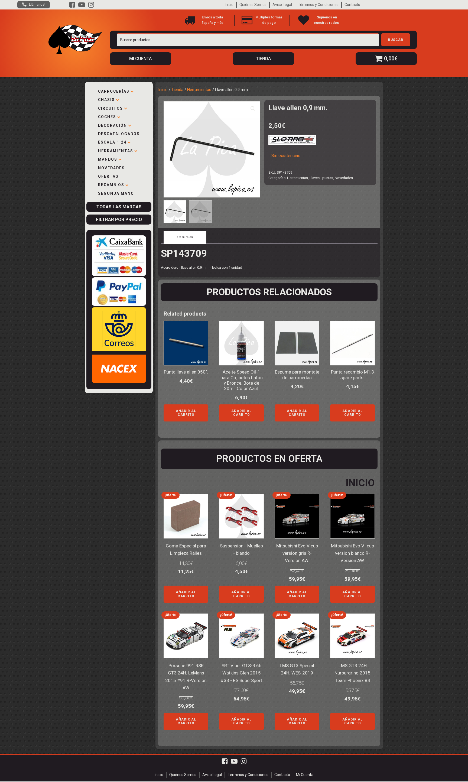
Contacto (352, 4)
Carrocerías (113, 91)
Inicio (229, 4)
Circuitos (110, 108)
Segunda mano (116, 193)
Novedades (111, 168)
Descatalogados (119, 134)
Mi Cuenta (304, 775)
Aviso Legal (282, 4)
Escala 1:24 (112, 142)
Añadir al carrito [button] (186, 413)
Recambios (111, 185)
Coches (107, 117)
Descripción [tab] (185, 237)
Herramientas (115, 151)
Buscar (395, 40)
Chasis (106, 100)
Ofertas (108, 176)
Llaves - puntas (321, 178)
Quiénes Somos (252, 4)
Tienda (177, 89)
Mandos (107, 159)
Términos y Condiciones (318, 4)
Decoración (112, 125)
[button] (253, 108)
